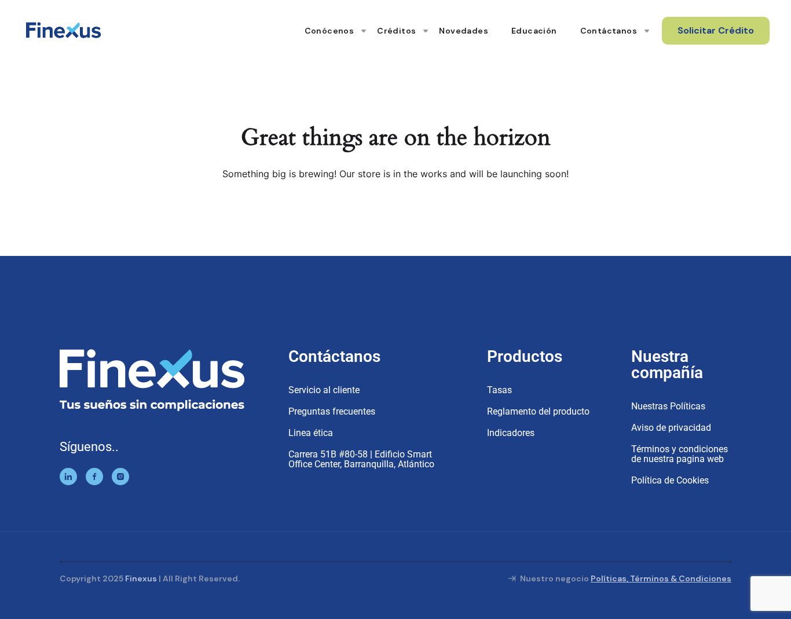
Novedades (463, 30)
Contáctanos (608, 30)
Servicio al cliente (324, 390)
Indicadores (510, 433)
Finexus (141, 578)
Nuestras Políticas (668, 406)
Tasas (499, 390)
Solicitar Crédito (716, 30)
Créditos (396, 30)
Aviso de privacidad (671, 428)
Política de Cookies (670, 480)
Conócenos (329, 30)
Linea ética (310, 433)
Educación (534, 30)
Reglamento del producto (538, 411)
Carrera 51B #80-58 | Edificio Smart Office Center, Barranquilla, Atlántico (361, 459)
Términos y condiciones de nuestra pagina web (679, 454)
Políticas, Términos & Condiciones (661, 578)
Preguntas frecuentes (331, 411)
